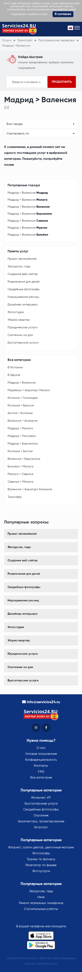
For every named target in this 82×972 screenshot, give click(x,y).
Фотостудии (16, 312)
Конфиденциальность (41, 759)
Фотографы (41, 853)
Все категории (41, 777)
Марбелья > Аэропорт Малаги (29, 390)
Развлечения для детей (24, 281)
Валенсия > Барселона (24, 458)
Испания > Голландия (23, 397)
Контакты (41, 765)
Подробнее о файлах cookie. (29, 14)
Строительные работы (41, 909)
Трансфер (15, 497)
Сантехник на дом (20, 335)
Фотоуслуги (41, 871)
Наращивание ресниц (23, 296)
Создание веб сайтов (22, 274)
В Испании (15, 367)
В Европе (14, 375)
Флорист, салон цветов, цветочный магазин (41, 847)
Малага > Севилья (20, 474)
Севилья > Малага (20, 481)
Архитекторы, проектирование (41, 821)
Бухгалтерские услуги (23, 342)
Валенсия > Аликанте (22, 420)
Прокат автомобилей (22, 258)
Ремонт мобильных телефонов (41, 903)
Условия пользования (41, 753)
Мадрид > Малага (20, 428)
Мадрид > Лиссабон (22, 436)
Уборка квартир (19, 319)
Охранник (41, 815)
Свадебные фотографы (24, 289)
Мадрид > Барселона (23, 443)
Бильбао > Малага (20, 466)
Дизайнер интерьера (22, 304)
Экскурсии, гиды (19, 266)
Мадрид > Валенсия (28, 192)
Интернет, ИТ (41, 797)
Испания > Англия (20, 451)
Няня (41, 897)
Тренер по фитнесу (41, 859)
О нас (41, 748)
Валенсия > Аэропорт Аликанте (30, 489)
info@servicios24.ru (43, 702)
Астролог (41, 827)
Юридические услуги (22, 327)
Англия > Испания (20, 413)
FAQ (41, 771)
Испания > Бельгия (21, 405)
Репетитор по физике (41, 865)
